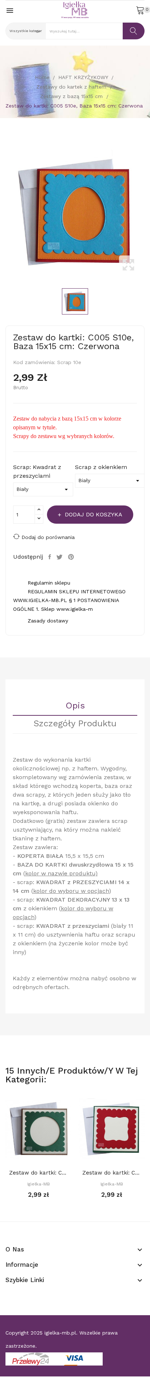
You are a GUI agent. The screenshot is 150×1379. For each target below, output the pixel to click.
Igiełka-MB (38, 1184)
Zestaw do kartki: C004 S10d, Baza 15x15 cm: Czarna (111, 1172)
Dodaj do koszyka (93, 514)
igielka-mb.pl (60, 1333)
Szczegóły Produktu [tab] (75, 723)
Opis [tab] (75, 706)
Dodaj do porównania (48, 537)
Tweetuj (60, 556)
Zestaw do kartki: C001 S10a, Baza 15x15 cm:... (38, 1172)
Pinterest (72, 556)
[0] (140, 10)
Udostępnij (51, 556)
